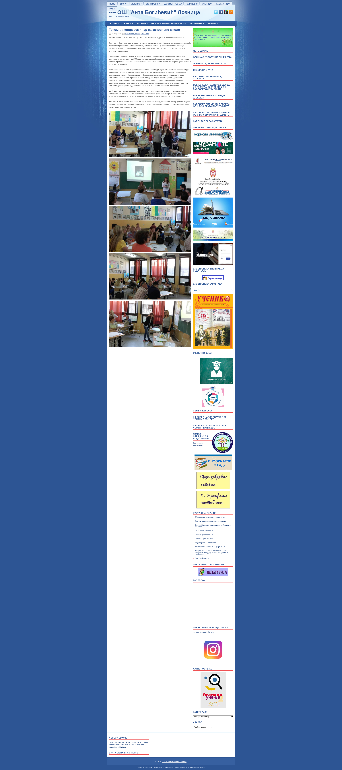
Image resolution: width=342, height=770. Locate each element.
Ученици (207, 4)
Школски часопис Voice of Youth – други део (209, 427)
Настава (142, 23)
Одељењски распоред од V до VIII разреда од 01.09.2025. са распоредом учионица (211, 87)
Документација (173, 4)
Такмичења (197, 23)
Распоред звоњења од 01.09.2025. (207, 77)
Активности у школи (121, 23)
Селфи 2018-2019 (202, 411)
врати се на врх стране (123, 753)
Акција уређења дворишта (205, 543)
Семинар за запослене (204, 531)
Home (112, 4)
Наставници (223, 4)
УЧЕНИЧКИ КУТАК (202, 353)
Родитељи (192, 4)
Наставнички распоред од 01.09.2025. (209, 97)
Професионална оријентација (168, 23)
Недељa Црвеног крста (204, 539)
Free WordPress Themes (171, 767)
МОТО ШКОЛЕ (200, 51)
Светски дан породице (204, 535)
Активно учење (202, 669)
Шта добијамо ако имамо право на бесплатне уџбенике (213, 526)
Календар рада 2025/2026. (208, 121)
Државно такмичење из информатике (210, 547)
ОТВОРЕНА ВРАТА (203, 70)
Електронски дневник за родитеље (208, 270)
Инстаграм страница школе (210, 627)
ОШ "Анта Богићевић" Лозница (174, 762)
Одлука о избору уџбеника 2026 (212, 57)
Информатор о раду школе (209, 127)
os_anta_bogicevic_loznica (203, 632)
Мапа (112, 9)
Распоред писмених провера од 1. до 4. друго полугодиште (211, 105)
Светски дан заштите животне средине (210, 521)
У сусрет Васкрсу (202, 558)
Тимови (213, 23)
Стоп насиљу (153, 4)
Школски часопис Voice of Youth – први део (209, 418)
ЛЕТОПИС (136, 4)
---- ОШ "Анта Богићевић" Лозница (154, 12)
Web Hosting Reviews (198, 767)
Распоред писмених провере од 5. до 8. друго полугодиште (211, 114)
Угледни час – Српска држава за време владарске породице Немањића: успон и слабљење (211, 552)
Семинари (145, 34)
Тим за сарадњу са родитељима (201, 436)
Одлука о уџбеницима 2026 (209, 64)
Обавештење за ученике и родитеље (210, 517)
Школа (124, 4)
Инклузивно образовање (209, 565)
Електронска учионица (207, 284)
